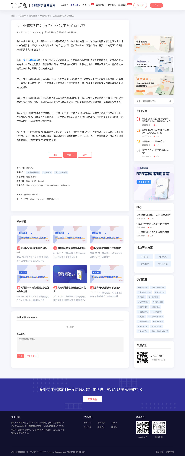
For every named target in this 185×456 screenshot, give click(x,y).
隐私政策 (159, 451)
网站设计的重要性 (28, 194)
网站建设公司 (158, 321)
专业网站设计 (72, 32)
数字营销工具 (160, 292)
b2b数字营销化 (143, 302)
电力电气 (163, 256)
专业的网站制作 (30, 60)
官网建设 (33, 15)
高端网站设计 (143, 331)
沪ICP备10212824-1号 (19, 452)
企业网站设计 (26, 300)
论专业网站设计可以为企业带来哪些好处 (37, 199)
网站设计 (61, 257)
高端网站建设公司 (65, 300)
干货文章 (74, 5)
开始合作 (92, 399)
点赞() (70, 154)
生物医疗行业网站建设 (160, 331)
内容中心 (64, 5)
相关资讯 (101, 427)
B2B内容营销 (142, 287)
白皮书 (88, 4)
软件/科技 (145, 264)
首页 (13, 15)
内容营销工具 (143, 326)
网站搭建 (62, 32)
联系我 (114, 427)
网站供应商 (156, 307)
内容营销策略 (143, 312)
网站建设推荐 (143, 307)
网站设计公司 (158, 302)
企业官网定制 (112, 296)
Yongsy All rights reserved (56, 452)
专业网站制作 (52, 32)
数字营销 (141, 316)
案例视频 (100, 5)
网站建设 (118, 253)
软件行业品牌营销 (158, 287)
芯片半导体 (163, 264)
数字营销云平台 (143, 321)
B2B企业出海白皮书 (155, 316)
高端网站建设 (38, 260)
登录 (156, 5)
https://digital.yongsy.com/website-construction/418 (48, 185)
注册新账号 (31, 356)
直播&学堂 (124, 4)
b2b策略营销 (156, 312)
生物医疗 (145, 256)
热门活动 (112, 5)
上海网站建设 (26, 260)
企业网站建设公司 (144, 292)
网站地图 (170, 451)
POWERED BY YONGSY (76, 452)
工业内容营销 (156, 326)
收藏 (55, 154)
